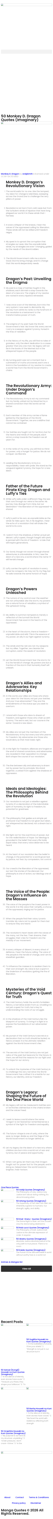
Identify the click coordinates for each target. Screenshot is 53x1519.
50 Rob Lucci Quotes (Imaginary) (32, 1227)
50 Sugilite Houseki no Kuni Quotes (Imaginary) (38, 1340)
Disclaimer (36, 1503)
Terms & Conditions (39, 1497)
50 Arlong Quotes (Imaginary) (31, 1201)
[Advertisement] (26, 84)
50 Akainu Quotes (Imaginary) (31, 1238)
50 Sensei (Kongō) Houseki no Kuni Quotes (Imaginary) (13, 1372)
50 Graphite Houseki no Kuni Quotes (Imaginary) (13, 1432)
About (7, 1497)
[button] (26, 52)
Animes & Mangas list (12, 1262)
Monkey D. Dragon (10, 173)
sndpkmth (27, 173)
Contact (19, 1497)
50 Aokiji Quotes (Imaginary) (30, 1189)
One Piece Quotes (10, 1187)
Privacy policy (19, 1503)
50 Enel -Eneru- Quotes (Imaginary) (34, 1219)
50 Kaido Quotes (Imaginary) (30, 1250)
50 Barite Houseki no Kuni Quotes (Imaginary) (39, 1409)
